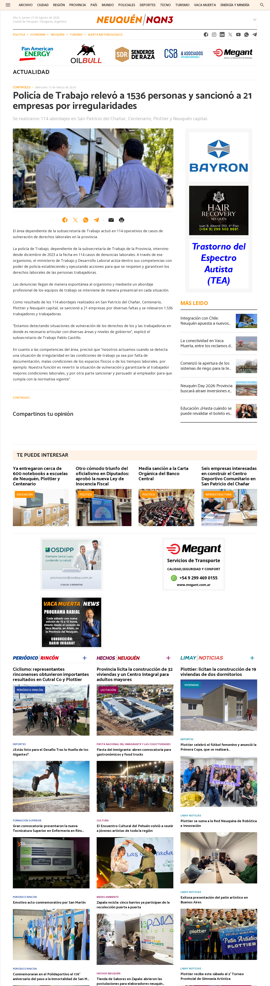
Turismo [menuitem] (182, 5)
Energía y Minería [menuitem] (235, 5)
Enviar (111, 220)
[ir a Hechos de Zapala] (118, 657)
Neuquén (57, 34)
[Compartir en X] (75, 220)
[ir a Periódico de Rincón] (36, 657)
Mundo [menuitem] (108, 5)
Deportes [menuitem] (148, 5)
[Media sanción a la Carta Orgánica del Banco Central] (166, 490)
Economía (37, 34)
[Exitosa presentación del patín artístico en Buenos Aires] (218, 910)
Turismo (76, 34)
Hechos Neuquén (108, 973)
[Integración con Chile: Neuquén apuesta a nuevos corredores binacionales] (246, 315)
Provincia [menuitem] (77, 5)
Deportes (19, 744)
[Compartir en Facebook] (65, 220)
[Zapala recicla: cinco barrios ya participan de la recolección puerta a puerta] (135, 915)
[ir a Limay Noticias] (201, 657)
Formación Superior (27, 820)
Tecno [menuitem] (165, 5)
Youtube (238, 35)
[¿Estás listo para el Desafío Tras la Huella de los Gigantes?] (51, 762)
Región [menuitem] (59, 5)
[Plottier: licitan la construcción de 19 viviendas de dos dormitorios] (218, 680)
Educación (25, 494)
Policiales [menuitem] (126, 5)
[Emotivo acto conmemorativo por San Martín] (51, 910)
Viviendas (191, 685)
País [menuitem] (94, 5)
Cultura (103, 820)
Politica (19, 34)
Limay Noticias (190, 815)
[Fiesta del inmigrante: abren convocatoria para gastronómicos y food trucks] (135, 762)
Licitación (108, 690)
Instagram (214, 35)
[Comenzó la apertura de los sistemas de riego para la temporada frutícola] (246, 360)
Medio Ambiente (108, 897)
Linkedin (222, 35)
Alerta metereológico (105, 34)
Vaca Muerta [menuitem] (205, 5)
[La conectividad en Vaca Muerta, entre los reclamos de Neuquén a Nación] (246, 337)
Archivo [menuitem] (26, 5)
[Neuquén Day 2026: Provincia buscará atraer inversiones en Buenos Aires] (246, 382)
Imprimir (122, 220)
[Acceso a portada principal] (135, 20)
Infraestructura (218, 494)
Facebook (206, 35)
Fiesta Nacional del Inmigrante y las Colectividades (134, 744)
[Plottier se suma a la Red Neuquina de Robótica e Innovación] (218, 833)
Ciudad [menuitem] (43, 5)
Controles (22, 87)
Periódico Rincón (30, 690)
